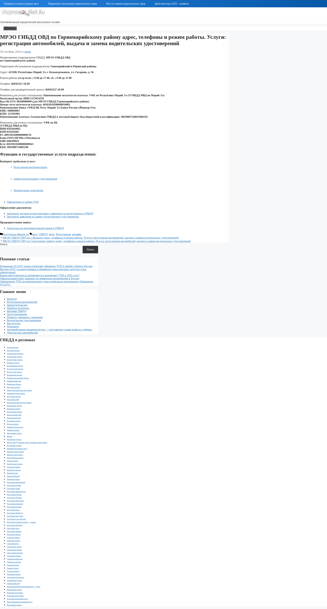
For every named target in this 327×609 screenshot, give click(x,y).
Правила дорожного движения (25, 317)
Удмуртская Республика (15, 577)
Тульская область (13, 571)
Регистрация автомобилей (22, 301)
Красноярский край (14, 418)
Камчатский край (13, 399)
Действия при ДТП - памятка (172, 3)
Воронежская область (14, 375)
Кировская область (13, 409)
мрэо (51, 234)
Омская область (12, 461)
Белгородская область (14, 360)
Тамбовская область (14, 562)
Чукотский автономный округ (17, 599)
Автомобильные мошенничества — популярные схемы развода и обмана (49, 329)
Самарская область (13, 541)
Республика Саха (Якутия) (16, 519)
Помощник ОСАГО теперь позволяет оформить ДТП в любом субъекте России (46, 266)
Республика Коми (13, 510)
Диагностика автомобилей (22, 332)
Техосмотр (13, 326)
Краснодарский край (14, 415)
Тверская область (13, 565)
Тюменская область (14, 574)
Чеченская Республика (15, 593)
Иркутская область (13, 387)
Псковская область (13, 479)
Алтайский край (12, 347)
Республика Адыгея (14, 485)
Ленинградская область (15, 427)
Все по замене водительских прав (125, 3)
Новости (12, 298)
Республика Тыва (13, 528)
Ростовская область (14, 534)
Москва (9, 436)
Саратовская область (14, 547)
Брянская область (13, 363)
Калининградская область (16, 393)
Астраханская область (14, 357)
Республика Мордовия (15, 516)
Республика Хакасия (14, 531)
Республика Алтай (13, 488)
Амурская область (13, 350)
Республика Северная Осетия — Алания (21, 522)
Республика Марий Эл (16, 234)
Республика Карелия (14, 507)
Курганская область (14, 421)
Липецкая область (13, 430)
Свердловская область (15, 553)
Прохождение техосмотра (28, 190)
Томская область (13, 568)
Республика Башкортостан (16, 491)
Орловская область (13, 467)
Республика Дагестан (14, 498)
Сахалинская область (14, 550)
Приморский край (13, 476)
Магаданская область (14, 433)
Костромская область (14, 412)
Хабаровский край (13, 583)
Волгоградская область (15, 369)
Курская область (13, 424)
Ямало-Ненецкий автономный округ (20, 602)
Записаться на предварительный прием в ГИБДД (35, 228)
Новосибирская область (15, 458)
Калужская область (14, 396)
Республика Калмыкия (15, 504)
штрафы (76, 234)
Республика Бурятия (14, 495)
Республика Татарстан (14, 525)
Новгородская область (15, 455)
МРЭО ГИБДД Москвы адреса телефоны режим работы (27, 442)
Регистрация (63, 234)
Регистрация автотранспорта (30, 167)
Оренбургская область (15, 464)
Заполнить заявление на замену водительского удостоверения (43, 216)
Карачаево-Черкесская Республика (19, 403)
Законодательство (17, 305)
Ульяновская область (14, 580)
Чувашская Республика (15, 596)
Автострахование (17, 314)
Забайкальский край (14, 381)
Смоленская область (14, 556)
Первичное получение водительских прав (72, 3)
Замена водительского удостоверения (35, 178)
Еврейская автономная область (18, 378)
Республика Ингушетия (15, 501)
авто (34, 234)
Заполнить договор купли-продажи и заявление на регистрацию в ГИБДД (50, 213)
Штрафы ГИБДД (16, 311)
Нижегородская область (15, 452)
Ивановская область (14, 384)
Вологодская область (14, 372)
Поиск (3, 244)
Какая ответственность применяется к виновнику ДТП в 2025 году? (40, 275)
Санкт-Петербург (13, 544)
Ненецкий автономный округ (17, 449)
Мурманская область (14, 445)
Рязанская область (13, 537)
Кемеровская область (14, 406)
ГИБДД (43, 234)
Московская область (14, 439)
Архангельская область (15, 353)
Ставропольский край (14, 559)
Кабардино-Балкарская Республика (19, 390)
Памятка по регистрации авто (21, 3)
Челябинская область (14, 590)
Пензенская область (14, 470)
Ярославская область (14, 605)
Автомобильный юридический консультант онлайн (30, 22)
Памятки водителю (18, 308)
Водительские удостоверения (24, 320)
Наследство (13, 323)
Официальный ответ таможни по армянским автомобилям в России (39, 278)
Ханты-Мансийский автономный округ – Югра (23, 587)
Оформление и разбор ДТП (23, 202)
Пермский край (12, 473)
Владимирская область (15, 366)
